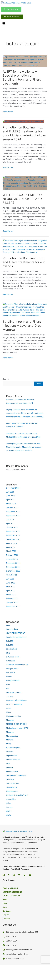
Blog (8, 653)
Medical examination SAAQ (17, 728)
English (6, 915)
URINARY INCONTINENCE (17, 795)
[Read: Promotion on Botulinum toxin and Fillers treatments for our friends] (25, 246)
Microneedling (12, 736)
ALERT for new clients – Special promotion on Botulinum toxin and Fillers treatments (22, 77)
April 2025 (10, 500)
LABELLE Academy (14, 704)
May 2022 (10, 587)
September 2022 (13, 571)
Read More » (8, 111)
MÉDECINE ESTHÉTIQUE (16, 724)
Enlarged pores (12, 669)
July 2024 (10, 519)
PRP (8, 764)
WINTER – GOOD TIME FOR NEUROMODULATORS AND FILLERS (22, 199)
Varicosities (11, 799)
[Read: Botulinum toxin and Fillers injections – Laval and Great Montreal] (25, 310)
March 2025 (11, 504)
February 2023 (12, 555)
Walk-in (9, 811)
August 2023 (11, 543)
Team (5, 903)
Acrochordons (12, 629)
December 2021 (12, 606)
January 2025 (12, 508)
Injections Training (13, 692)
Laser (8, 708)
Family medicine (12, 681)
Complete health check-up (17, 665)
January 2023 (12, 559)
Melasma (10, 732)
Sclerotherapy (12, 772)
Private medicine (13, 760)
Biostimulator (11, 649)
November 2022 (12, 567)
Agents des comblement (16, 637)
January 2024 (12, 527)
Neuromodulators (13, 748)
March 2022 (11, 595)
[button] (3, 24)
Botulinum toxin (12, 657)
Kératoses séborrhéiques (16, 700)
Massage (10, 720)
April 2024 (10, 523)
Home (5, 900)
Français (6, 918)
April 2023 (10, 547)
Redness (9, 768)
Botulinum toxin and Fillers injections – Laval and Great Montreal (23, 325)
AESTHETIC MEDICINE (15, 633)
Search (6, 379)
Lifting (8, 712)
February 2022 (12, 599)
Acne (8, 625)
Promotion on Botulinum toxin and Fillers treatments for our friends (24, 262)
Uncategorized (12, 791)
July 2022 (10, 579)
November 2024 (13, 515)
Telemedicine (11, 787)
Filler (8, 684)
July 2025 (10, 492)
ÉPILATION (10, 673)
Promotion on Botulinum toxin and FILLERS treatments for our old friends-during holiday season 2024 (24, 133)
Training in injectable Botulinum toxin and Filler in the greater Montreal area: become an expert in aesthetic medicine (23, 447)
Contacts (7, 911)
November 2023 (13, 535)
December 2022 (12, 563)
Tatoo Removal (12, 783)
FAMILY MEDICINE (10, 888)
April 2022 (10, 591)
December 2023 (13, 531)
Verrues (9, 807)
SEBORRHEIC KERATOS (16, 775)
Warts (8, 815)
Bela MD (9, 641)
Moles (8, 744)
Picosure (9, 752)
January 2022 (12, 603)
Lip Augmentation (13, 716)
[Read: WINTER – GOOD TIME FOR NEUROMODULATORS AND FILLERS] (25, 183)
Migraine (9, 740)
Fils (7, 688)
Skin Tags (10, 779)
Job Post (9, 696)
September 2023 (13, 539)
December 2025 (12, 488)
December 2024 (13, 512)
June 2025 (10, 496)
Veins (8, 803)
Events (9, 677)
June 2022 (10, 583)
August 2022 (11, 575)
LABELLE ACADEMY (11, 896)
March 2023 (11, 551)
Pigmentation (11, 756)
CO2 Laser (10, 661)
